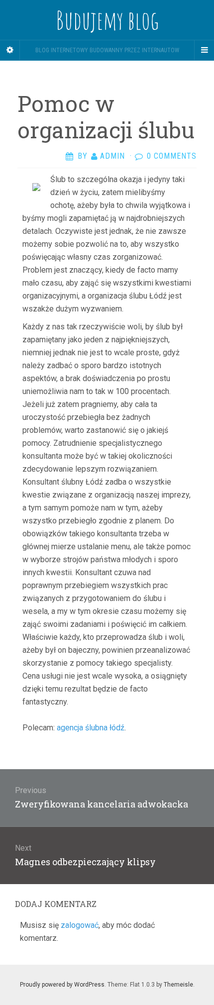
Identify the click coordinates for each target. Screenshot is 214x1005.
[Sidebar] (10, 50)
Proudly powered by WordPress (62, 984)
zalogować (80, 925)
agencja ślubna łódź (90, 727)
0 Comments (172, 156)
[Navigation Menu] (204, 50)
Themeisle (178, 984)
